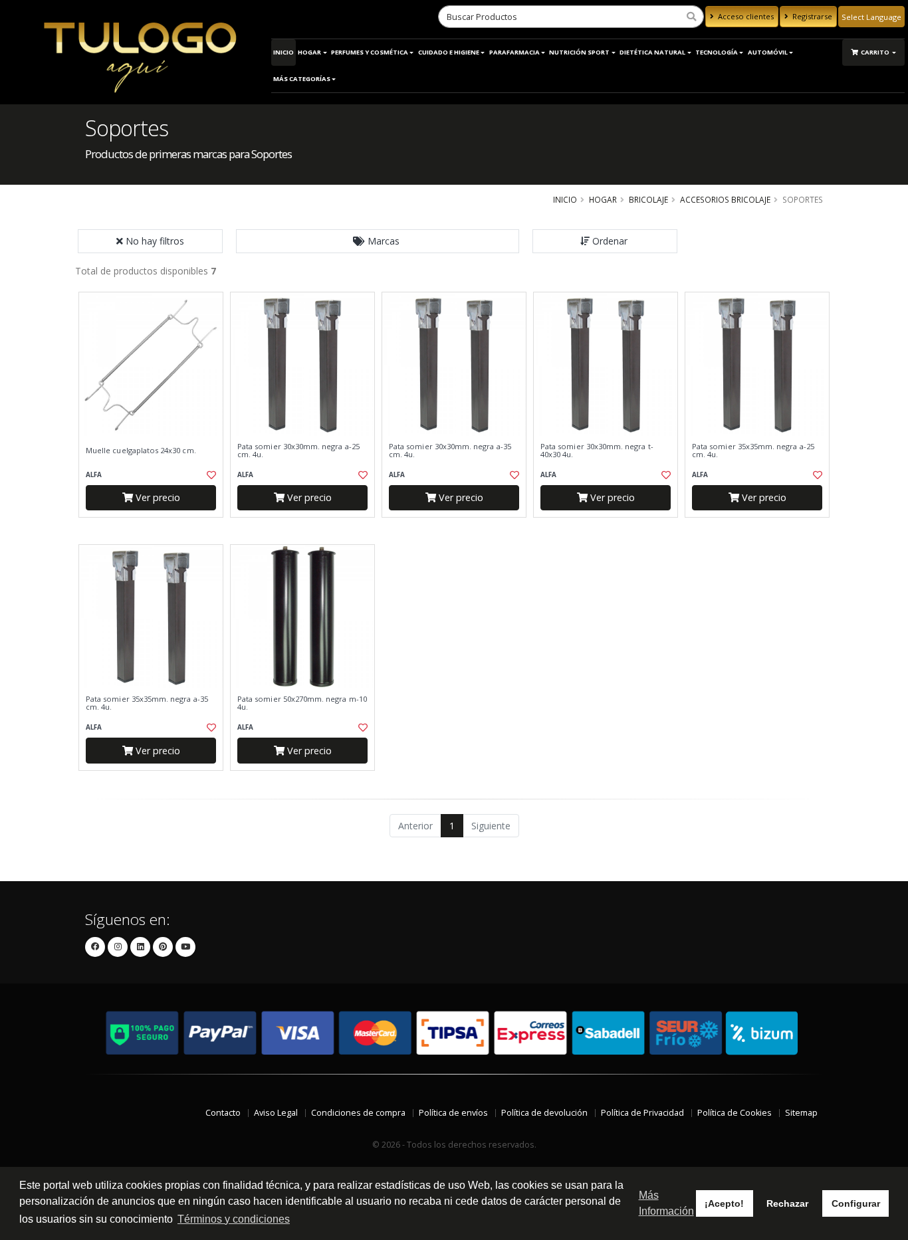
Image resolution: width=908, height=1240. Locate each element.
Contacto (223, 1112)
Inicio (283, 52)
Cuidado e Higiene (448, 52)
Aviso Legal (276, 1112)
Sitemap (801, 1112)
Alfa (94, 474)
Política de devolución (544, 1112)
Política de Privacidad (642, 1112)
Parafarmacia (514, 52)
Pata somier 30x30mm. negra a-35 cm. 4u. (450, 451)
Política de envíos (453, 1112)
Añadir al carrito (155, 529)
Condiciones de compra (358, 1112)
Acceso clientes (745, 16)
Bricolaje (648, 199)
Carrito (876, 52)
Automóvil (768, 52)
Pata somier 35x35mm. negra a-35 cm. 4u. (147, 703)
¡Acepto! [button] (724, 1203)
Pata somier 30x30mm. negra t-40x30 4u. (596, 451)
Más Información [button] (666, 1203)
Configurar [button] (856, 1203)
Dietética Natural (652, 52)
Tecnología (716, 52)
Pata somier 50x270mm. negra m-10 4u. (302, 703)
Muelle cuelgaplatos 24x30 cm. (141, 451)
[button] (377, 241)
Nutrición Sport (579, 52)
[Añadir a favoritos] (210, 475)
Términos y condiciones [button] (233, 1219)
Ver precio (156, 497)
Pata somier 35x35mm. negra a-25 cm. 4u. (753, 451)
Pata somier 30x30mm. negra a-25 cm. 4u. (298, 451)
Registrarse (811, 16)
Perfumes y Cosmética (369, 52)
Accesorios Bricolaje (725, 199)
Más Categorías (301, 78)
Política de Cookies (734, 1112)
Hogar (309, 52)
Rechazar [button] (787, 1203)
